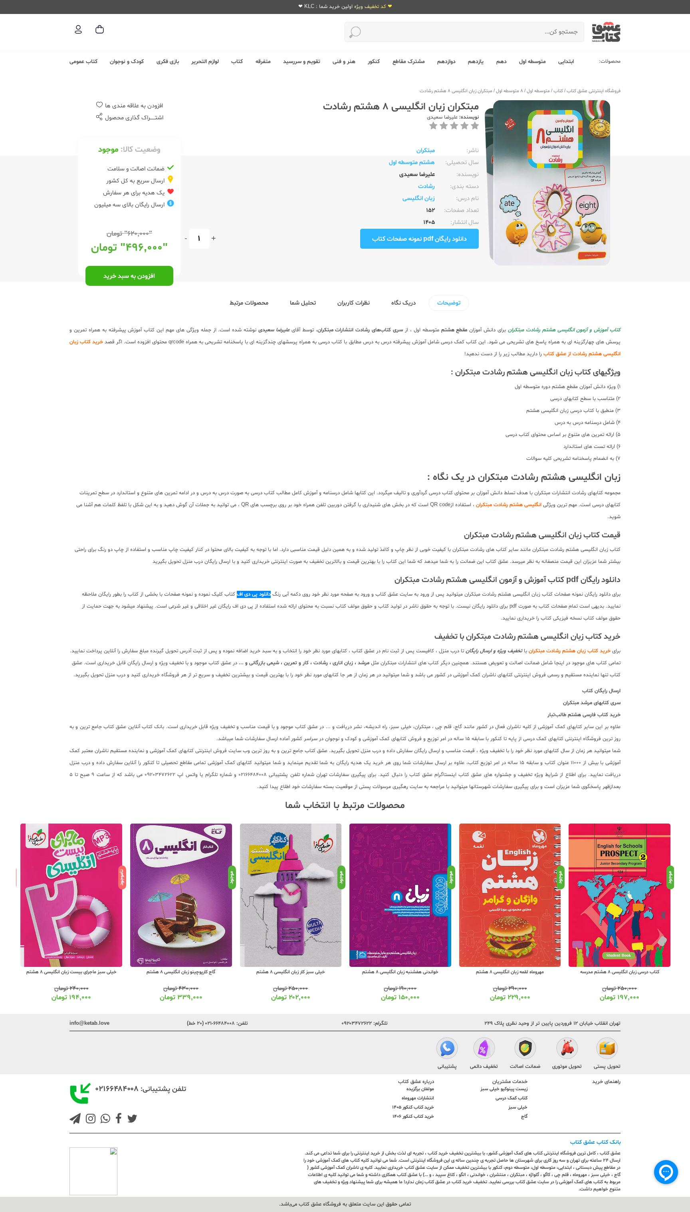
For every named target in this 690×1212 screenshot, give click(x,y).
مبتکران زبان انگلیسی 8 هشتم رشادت (456, 91)
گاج (524, 1116)
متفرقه (263, 61)
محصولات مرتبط (249, 303)
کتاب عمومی (83, 61)
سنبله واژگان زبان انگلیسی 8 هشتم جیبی (71, 972)
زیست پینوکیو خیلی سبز (503, 1089)
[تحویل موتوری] (567, 1049)
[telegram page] (75, 1119)
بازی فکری (168, 61)
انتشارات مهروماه (418, 1098)
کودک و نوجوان (127, 61)
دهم (501, 61)
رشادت (426, 186)
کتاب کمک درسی (511, 1098)
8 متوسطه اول (509, 91)
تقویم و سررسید (301, 61)
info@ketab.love (89, 1023)
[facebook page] (117, 1119)
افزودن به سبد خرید (129, 276)
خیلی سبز (517, 1107)
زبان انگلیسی (418, 198)
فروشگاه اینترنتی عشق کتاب (594, 91)
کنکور (374, 61)
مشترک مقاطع (409, 61)
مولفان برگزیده (420, 1089)
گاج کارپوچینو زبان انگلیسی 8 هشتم (290, 972)
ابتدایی (566, 61)
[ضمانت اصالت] (525, 1049)
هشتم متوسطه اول (412, 162)
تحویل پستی (607, 1066)
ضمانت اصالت (525, 1066)
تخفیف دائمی (484, 1066)
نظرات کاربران (353, 303)
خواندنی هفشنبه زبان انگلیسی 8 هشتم (510, 972)
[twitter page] (130, 1119)
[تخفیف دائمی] (484, 1049)
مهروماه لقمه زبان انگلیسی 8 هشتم (619, 972)
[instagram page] (89, 1119)
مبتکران (425, 151)
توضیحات (448, 303)
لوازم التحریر (205, 61)
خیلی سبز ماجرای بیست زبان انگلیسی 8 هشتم (181, 972)
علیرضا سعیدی (442, 117)
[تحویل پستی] (607, 1049)
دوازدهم (446, 61)
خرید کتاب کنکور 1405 (413, 1107)
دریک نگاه (403, 303)
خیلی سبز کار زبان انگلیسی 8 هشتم (400, 972)
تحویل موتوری (567, 1066)
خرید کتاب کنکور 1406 (413, 1116)
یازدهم (476, 61)
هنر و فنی (344, 61)
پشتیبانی (447, 1066)
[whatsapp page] (103, 1119)
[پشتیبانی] (447, 1049)
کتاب (237, 61)
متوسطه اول (532, 61)
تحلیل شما (303, 303)
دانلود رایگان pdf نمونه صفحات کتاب (419, 239)
